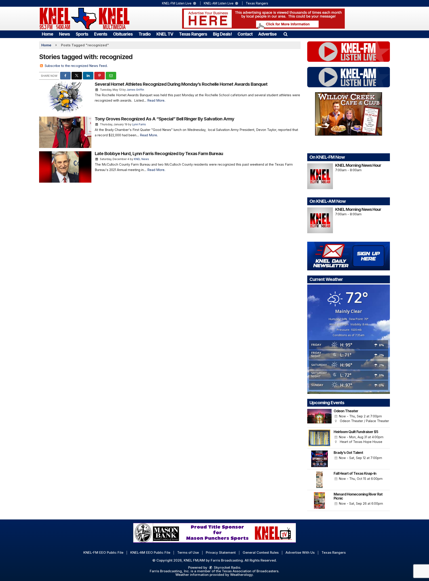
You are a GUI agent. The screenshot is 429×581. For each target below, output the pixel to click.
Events (100, 34)
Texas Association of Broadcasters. (250, 571)
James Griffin (135, 89)
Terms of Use (188, 552)
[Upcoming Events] (319, 417)
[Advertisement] (263, 19)
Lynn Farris (139, 124)
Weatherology (241, 574)
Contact (245, 34)
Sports (82, 34)
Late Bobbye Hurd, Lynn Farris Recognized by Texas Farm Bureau (159, 153)
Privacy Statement (221, 552)
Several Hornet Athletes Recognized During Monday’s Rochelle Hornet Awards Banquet (181, 84)
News (64, 34)
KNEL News (141, 159)
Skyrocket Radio (226, 567)
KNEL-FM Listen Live (177, 3)
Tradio (145, 34)
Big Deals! (222, 34)
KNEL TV (164, 34)
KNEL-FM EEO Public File (103, 552)
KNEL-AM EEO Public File (150, 552)
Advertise (267, 34)
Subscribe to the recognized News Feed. (76, 66)
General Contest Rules (261, 552)
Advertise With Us (300, 552)
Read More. (156, 100)
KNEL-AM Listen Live (219, 3)
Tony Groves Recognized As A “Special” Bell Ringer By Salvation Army (164, 119)
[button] (285, 34)
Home (47, 34)
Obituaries (123, 34)
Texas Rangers (257, 3)
